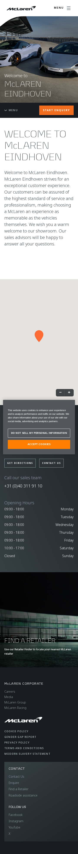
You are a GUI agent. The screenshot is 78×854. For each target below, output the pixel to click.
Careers (9, 691)
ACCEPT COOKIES (39, 444)
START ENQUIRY (56, 110)
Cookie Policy (16, 731)
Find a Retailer (18, 789)
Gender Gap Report (20, 737)
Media (8, 697)
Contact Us (16, 776)
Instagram (16, 821)
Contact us (51, 463)
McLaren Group (15, 702)
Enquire (14, 783)
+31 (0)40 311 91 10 (23, 486)
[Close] (69, 405)
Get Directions (20, 463)
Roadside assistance (23, 795)
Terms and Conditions (24, 748)
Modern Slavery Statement (27, 754)
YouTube (14, 827)
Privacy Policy (16, 742)
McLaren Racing (15, 708)
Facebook (16, 815)
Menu (13, 110)
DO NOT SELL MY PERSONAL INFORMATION (39, 433)
